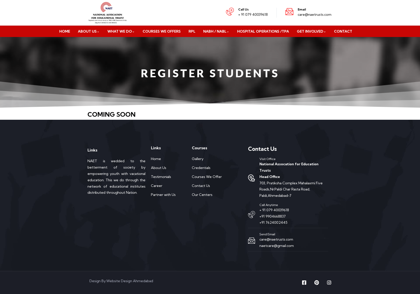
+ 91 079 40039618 (253, 14)
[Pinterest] (316, 282)
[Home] (109, 12)
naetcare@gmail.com (276, 245)
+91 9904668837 (272, 216)
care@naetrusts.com (314, 14)
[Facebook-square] (304, 282)
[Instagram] (329, 282)
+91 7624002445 (273, 222)
